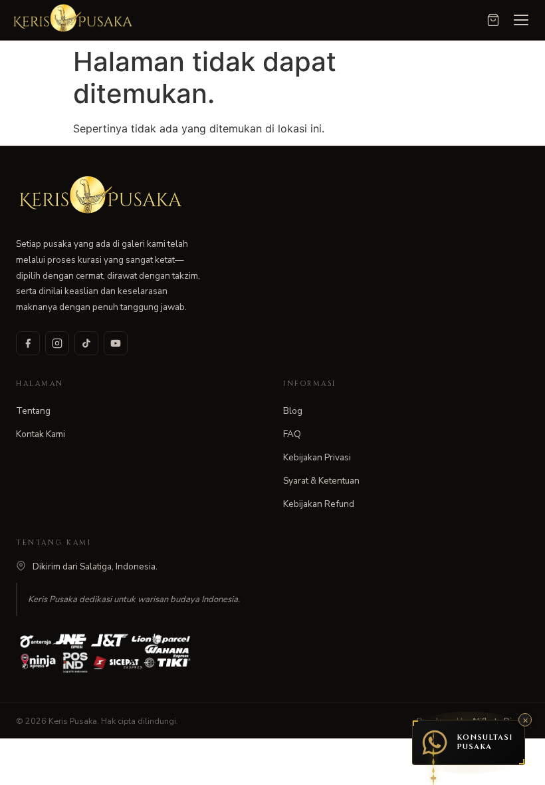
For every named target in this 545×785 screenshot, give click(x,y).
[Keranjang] (493, 20)
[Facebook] (28, 343)
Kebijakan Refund (318, 504)
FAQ (292, 434)
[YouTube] (116, 343)
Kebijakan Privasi (317, 457)
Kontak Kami (40, 434)
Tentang (33, 410)
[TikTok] (86, 343)
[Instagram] (57, 343)
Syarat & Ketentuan (321, 480)
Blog (292, 410)
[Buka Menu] (521, 20)
